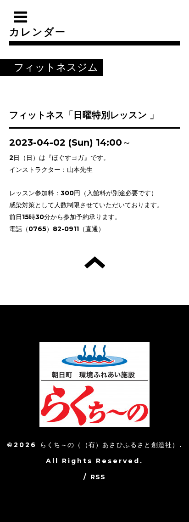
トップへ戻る (94, 262)
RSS (98, 477)
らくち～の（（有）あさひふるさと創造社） (109, 445)
